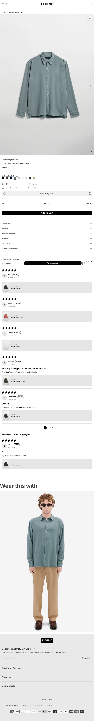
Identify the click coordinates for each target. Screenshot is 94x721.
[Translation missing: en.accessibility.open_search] (7, 4)
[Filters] (84, 263)
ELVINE (50, 699)
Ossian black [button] (15, 288)
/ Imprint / (49, 705)
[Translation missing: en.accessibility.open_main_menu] (3, 4)
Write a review (52, 263)
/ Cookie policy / (38, 705)
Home (4, 12)
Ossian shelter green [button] (18, 381)
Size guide (33, 184)
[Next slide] (90, 85)
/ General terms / (12, 705)
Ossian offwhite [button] (16, 346)
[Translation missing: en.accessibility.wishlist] (84, 4)
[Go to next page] (53, 427)
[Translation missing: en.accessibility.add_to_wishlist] (91, 152)
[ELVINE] (47, 4)
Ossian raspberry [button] (17, 317)
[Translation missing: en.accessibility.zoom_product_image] (90, 18)
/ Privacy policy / (25, 705)
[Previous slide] (4, 85)
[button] (6, 287)
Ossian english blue (16, 12)
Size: (19, 184)
